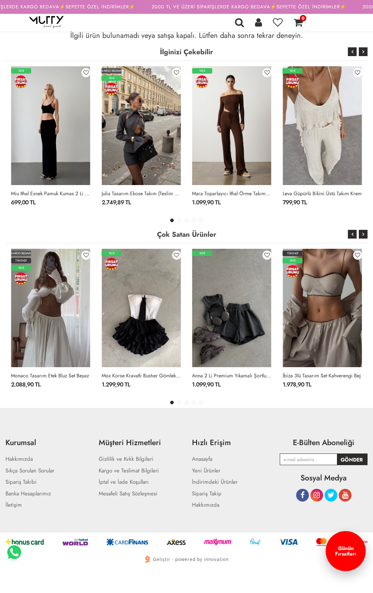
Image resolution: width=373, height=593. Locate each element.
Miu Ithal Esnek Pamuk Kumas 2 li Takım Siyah (51, 193)
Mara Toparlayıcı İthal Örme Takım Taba (232, 193)
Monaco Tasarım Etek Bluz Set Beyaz (50, 375)
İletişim (13, 505)
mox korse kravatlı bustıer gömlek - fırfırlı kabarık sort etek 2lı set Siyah (141, 375)
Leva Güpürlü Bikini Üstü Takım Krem (322, 193)
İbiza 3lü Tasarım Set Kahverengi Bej (322, 375)
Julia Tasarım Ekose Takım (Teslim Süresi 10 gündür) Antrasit (141, 193)
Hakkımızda (205, 505)
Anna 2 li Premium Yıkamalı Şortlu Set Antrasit (232, 375)
